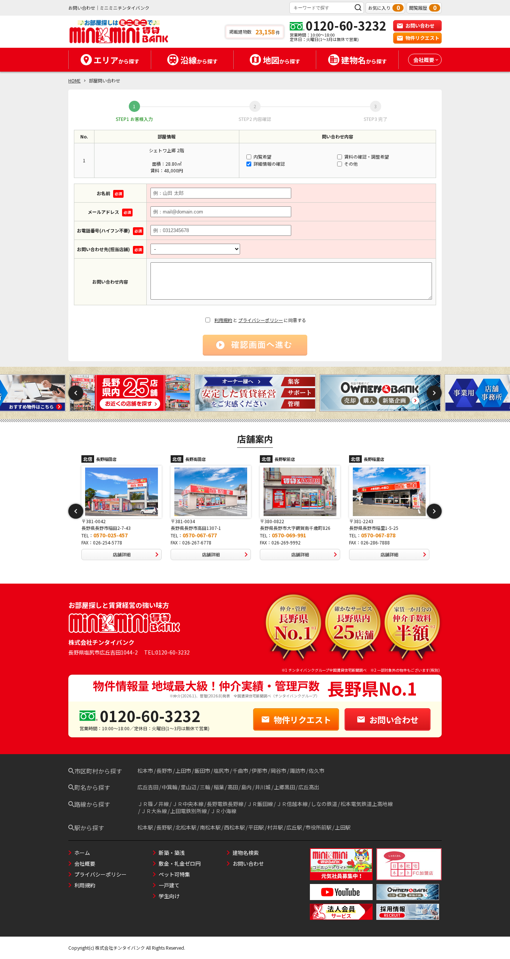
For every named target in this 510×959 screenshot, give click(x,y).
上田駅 (343, 827)
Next (434, 392)
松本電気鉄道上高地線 (366, 804)
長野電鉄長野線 (225, 804)
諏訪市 (297, 770)
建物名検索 (246, 852)
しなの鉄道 (324, 804)
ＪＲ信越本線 (292, 804)
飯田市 (202, 770)
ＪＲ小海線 (223, 811)
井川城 (263, 787)
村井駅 (275, 827)
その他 (350, 163)
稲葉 (219, 787)
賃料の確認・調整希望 (366, 156)
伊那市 (259, 770)
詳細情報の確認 (268, 163)
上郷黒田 (284, 787)
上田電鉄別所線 (188, 811)
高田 (232, 787)
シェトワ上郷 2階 (166, 150)
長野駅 (164, 827)
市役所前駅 (318, 827)
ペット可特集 (174, 874)
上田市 (183, 770)
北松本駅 (185, 827)
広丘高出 (308, 787)
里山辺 (188, 787)
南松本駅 (210, 827)
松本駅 (145, 827)
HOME (74, 80)
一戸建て (169, 885)
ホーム (82, 852)
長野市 (164, 770)
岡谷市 (278, 770)
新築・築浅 (172, 852)
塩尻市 (221, 770)
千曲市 (240, 770)
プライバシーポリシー (260, 320)
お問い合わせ (420, 25)
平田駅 (256, 827)
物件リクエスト (422, 37)
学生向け (169, 896)
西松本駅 (234, 827)
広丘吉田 (147, 787)
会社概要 (84, 863)
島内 (246, 787)
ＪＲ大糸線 (154, 811)
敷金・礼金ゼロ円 (179, 863)
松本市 (145, 770)
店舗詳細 (122, 554)
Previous (75, 392)
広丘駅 (294, 827)
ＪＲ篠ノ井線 (153, 804)
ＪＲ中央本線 (187, 804)
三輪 (205, 787)
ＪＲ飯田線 (260, 804)
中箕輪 (169, 787)
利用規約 (223, 320)
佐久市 (316, 770)
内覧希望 (261, 156)
